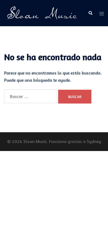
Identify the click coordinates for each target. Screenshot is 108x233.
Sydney (94, 141)
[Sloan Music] (42, 12)
